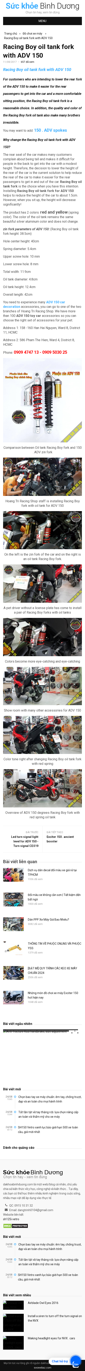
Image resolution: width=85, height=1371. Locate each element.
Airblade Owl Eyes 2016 (43, 1303)
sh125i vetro (11, 1219)
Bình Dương (42, 5)
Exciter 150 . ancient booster (60, 839)
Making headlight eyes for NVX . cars (51, 1338)
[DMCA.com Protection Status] (15, 1226)
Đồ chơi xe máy (32, 33)
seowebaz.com (42, 1367)
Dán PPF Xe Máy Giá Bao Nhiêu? (48, 919)
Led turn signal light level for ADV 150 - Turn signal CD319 (24, 841)
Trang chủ (10, 33)
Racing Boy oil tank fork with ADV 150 (28, 38)
